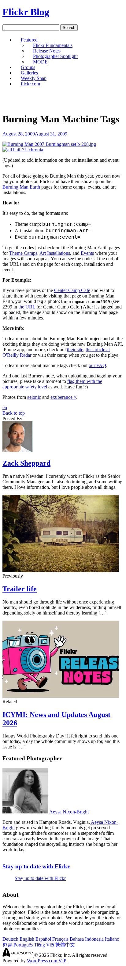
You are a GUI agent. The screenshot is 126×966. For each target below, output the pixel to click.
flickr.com (30, 83)
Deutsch (10, 939)
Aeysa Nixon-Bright (69, 811)
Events (87, 253)
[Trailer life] (60, 570)
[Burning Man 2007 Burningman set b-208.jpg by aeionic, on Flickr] (49, 144)
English (27, 939)
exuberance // (63, 397)
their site (75, 349)
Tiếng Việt (44, 944)
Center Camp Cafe (72, 290)
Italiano (112, 939)
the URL (26, 306)
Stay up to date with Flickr (36, 866)
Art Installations (54, 253)
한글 (7, 944)
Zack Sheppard (26, 463)
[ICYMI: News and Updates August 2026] (60, 696)
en (4, 407)
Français (60, 939)
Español (43, 939)
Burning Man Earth (21, 186)
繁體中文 (65, 944)
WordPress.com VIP (46, 960)
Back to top (13, 413)
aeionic (34, 397)
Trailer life (19, 589)
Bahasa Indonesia (87, 939)
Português (23, 944)
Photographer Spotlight (55, 56)
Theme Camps (23, 253)
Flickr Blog (25, 11)
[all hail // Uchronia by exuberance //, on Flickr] (22, 149)
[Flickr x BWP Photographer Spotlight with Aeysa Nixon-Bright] (25, 811)
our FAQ (97, 365)
